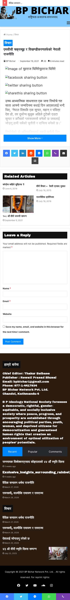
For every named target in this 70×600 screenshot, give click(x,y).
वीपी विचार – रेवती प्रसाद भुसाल (50, 186)
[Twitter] (14, 153)
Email (7, 301)
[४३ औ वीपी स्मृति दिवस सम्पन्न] (58, 553)
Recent (12, 451)
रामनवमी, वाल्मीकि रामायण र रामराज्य (23, 493)
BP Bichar (10, 61)
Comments (55, 451)
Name (7, 288)
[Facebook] (6, 153)
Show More (34, 138)
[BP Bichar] (35, 12)
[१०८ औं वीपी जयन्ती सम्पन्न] (18, 204)
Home (9, 34)
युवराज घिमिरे (47, 69)
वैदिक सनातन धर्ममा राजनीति (21, 3)
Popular (32, 451)
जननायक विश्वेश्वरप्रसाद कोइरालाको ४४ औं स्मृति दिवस (33, 461)
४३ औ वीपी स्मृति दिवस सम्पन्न (20, 549)
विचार (16, 34)
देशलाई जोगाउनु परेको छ (16, 538)
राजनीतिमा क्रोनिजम (45, 197)
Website (7, 314)
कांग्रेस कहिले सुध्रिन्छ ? (13, 184)
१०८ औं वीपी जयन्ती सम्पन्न (15, 216)
